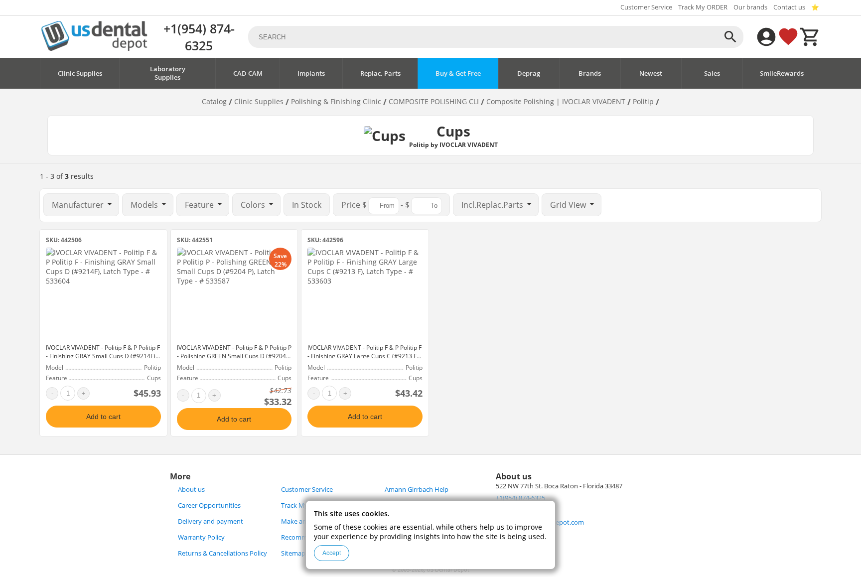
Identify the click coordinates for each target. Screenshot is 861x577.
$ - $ (376, 204)
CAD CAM (248, 73)
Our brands (750, 7)
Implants (311, 73)
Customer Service (646, 7)
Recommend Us (304, 537)
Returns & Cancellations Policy (222, 553)
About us (191, 489)
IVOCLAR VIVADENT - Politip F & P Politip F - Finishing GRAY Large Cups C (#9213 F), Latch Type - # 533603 (364, 356)
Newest (650, 73)
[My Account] (766, 37)
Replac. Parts (380, 73)
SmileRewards (782, 73)
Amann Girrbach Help (416, 489)
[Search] (730, 37)
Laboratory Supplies (167, 73)
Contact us (789, 7)
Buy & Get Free (458, 73)
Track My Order (304, 505)
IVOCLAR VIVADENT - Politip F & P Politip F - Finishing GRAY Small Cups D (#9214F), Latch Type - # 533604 (103, 356)
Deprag (528, 73)
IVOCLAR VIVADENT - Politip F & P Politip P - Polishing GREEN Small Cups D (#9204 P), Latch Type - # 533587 (234, 356)
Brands (589, 73)
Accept (331, 553)
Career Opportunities (209, 505)
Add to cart (103, 417)
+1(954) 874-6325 (199, 37)
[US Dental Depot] (94, 48)
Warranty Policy (201, 537)
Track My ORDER (702, 7)
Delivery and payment (210, 521)
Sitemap (293, 553)
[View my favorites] (788, 37)
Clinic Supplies (80, 73)
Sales (712, 73)
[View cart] (810, 37)
